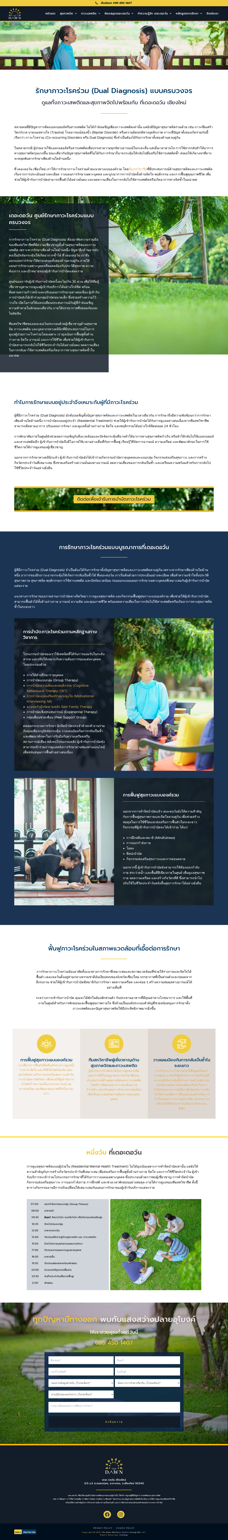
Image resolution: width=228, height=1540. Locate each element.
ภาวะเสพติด (89, 13)
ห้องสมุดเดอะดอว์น (117, 13)
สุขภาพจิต (66, 13)
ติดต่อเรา (212, 13)
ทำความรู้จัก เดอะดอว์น (153, 13)
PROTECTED (29, 1532)
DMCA (18, 1532)
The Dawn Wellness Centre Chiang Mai (121, 1532)
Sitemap (124, 1535)
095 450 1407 (114, 1342)
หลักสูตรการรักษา (187, 13)
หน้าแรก (50, 13)
